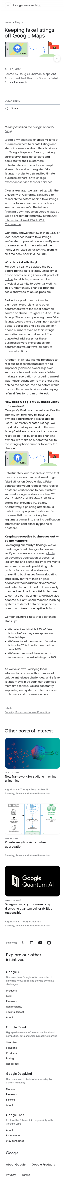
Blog (17, 22)
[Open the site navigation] (8, 5)
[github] (49, 943)
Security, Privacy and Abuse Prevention (27, 712)
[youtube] (40, 943)
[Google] (12, 1153)
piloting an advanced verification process (30, 555)
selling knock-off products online (32, 277)
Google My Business (18, 140)
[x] (23, 943)
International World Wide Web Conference (25, 222)
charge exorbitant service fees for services (28, 180)
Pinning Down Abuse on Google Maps (31, 211)
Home (8, 22)
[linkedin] (32, 943)
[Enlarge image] (57, 58)
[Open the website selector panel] (39, 5)
